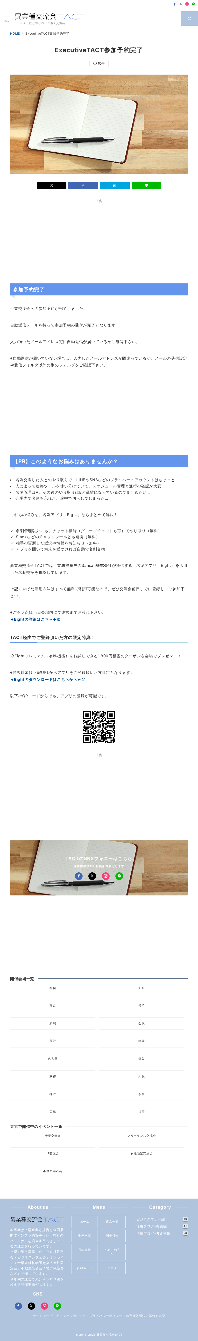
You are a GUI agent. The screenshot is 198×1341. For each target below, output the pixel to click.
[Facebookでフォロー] (175, 4)
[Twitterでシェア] (52, 185)
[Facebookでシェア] (83, 185)
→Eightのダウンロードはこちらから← (45, 679)
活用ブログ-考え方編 (161, 1233)
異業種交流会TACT (109, 1334)
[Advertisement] (53, 240)
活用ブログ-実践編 (161, 1226)
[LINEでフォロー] (193, 4)
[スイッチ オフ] (189, 18)
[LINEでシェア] (146, 185)
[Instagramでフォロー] (187, 4)
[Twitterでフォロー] (181, 4)
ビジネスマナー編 (161, 1219)
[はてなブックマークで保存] (115, 185)
